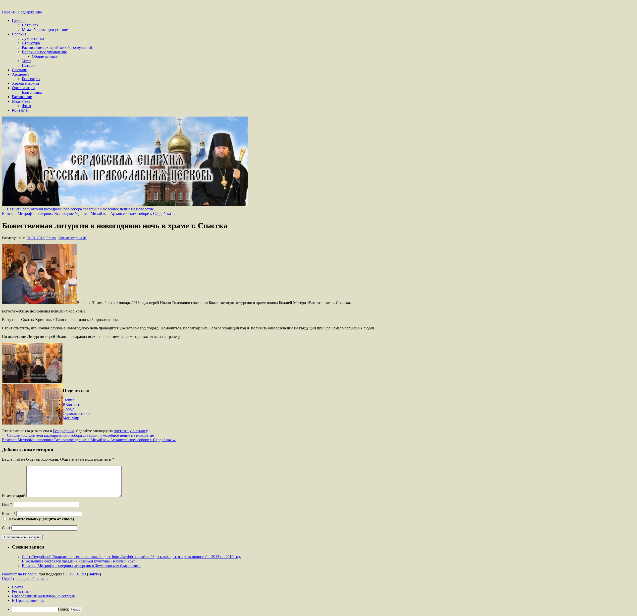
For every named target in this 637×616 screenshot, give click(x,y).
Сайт (6, 528)
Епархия (19, 34)
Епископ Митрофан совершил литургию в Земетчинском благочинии (81, 565)
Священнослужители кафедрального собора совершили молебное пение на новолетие (78, 209)
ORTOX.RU (75, 574)
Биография (31, 79)
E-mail (8, 513)
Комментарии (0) (72, 238)
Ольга (51, 238)
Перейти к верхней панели (25, 578)
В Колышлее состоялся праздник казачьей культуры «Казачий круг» (79, 561)
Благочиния (32, 92)
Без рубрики (63, 431)
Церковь (19, 20)
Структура (31, 43)
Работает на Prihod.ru (20, 574)
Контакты (20, 110)
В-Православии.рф (28, 600)
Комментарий (13, 495)
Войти (94, 574)
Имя (7, 504)
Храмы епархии (25, 83)
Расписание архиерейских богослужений (57, 47)
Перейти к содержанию (22, 12)
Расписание (22, 97)
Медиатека (21, 101)
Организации (23, 88)
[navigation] (318, 598)
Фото (26, 106)
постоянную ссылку (130, 431)
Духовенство (33, 38)
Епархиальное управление (44, 52)
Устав (26, 61)
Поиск (63, 609)
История (29, 65)
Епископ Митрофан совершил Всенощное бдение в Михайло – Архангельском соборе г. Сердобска (89, 213)
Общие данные (44, 56)
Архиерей (20, 74)
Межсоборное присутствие (45, 29)
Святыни (19, 70)
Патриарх (30, 25)
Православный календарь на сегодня (43, 596)
